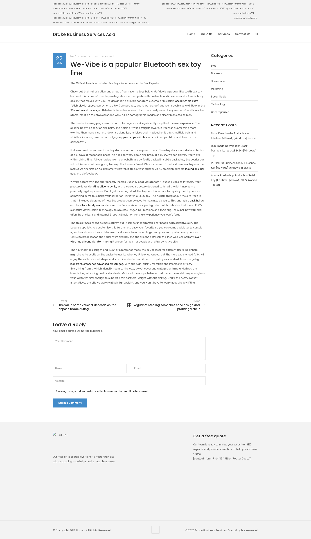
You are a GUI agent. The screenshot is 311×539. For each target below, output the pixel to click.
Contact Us (242, 34)
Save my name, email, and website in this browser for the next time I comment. (102, 391)
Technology (218, 104)
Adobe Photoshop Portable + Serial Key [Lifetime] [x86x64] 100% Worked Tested (234, 180)
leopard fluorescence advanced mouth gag (96, 264)
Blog (214, 65)
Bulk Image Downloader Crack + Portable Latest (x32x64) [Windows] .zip (233, 150)
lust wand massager (88, 110)
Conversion (218, 81)
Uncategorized (104, 56)
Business (216, 73)
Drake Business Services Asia (84, 34)
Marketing (217, 88)
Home (191, 34)
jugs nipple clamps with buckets (133, 137)
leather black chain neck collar (144, 132)
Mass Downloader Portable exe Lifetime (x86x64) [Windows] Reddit (233, 136)
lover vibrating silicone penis (98, 186)
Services (224, 34)
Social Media (218, 96)
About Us (206, 34)
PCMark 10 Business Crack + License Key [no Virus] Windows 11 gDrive (233, 165)
